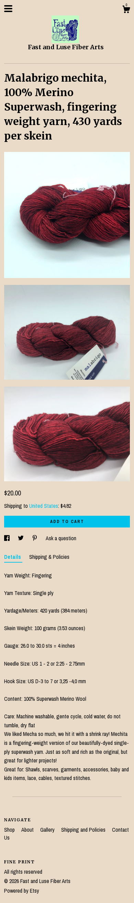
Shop (10, 829)
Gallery (48, 829)
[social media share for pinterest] (35, 538)
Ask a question (61, 538)
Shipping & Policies (49, 557)
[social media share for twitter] (21, 538)
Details (13, 557)
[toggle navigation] (8, 8)
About (28, 829)
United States (43, 506)
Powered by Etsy (21, 890)
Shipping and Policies (84, 829)
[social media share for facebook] (7, 538)
